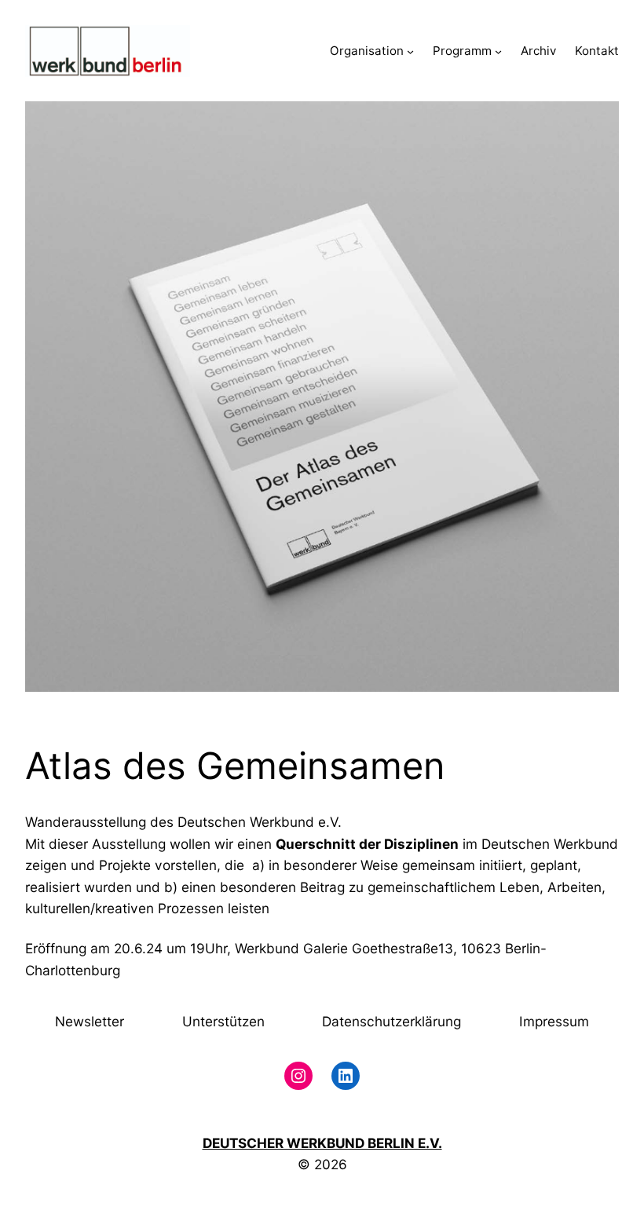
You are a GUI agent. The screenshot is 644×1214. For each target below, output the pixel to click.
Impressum (554, 1021)
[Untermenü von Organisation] (410, 51)
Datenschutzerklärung (391, 1021)
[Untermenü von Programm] (498, 51)
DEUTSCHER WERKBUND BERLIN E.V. (322, 1143)
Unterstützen (223, 1021)
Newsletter (89, 1021)
